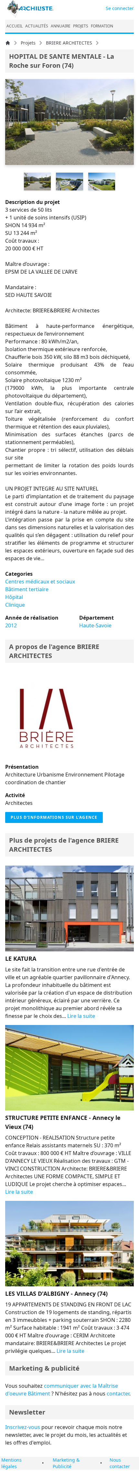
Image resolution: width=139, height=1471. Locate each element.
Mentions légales (11, 1463)
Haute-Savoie (95, 625)
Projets (28, 43)
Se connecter (120, 8)
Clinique (15, 604)
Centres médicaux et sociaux (40, 581)
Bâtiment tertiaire (26, 589)
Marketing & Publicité (66, 1463)
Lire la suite (81, 1016)
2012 (11, 625)
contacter (118, 1393)
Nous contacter (120, 1463)
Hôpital (14, 597)
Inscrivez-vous (22, 1427)
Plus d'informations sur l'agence (54, 817)
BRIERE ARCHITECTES (69, 43)
